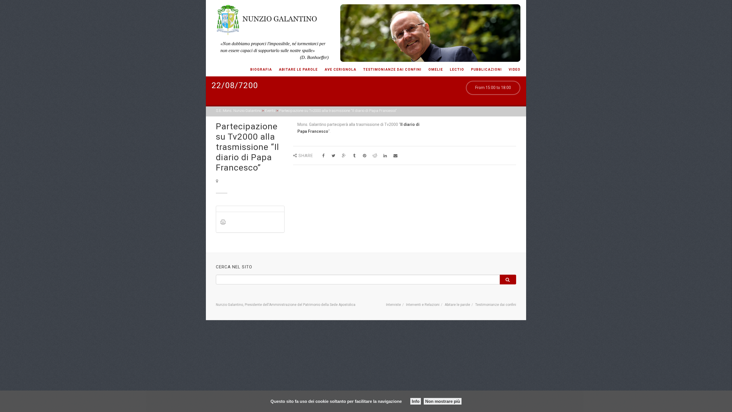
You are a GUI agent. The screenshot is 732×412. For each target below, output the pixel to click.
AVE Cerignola (340, 70)
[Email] (395, 155)
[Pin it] (364, 155)
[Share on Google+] (343, 155)
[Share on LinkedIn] (385, 155)
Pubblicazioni (486, 70)
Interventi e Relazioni (422, 305)
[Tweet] (333, 155)
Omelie (435, 70)
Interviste (393, 305)
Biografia (261, 70)
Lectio (457, 70)
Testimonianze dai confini (392, 70)
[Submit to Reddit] (374, 155)
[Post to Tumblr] (354, 155)
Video (514, 70)
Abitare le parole (298, 70)
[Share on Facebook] (323, 155)
